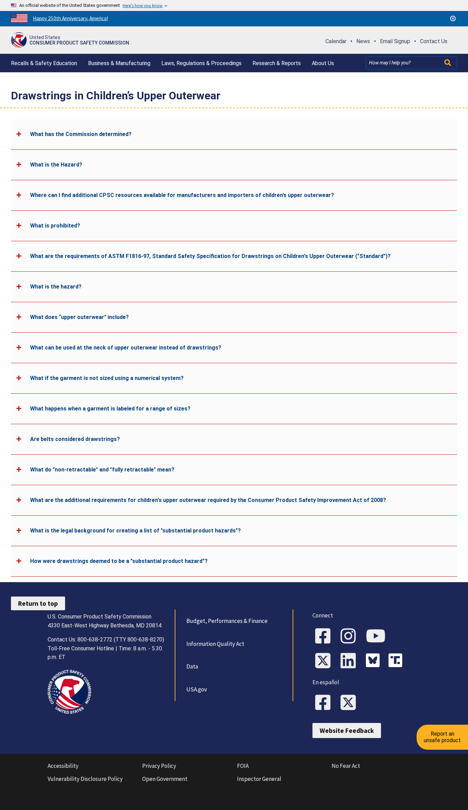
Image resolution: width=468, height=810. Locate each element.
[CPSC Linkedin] (350, 661)
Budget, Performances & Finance (227, 621)
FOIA (243, 766)
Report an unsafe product (442, 737)
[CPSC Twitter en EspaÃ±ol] (350, 703)
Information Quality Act (215, 644)
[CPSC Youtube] (378, 636)
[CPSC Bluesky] (374, 661)
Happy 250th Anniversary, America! (70, 18)
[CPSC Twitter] (325, 661)
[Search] (448, 63)
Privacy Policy (159, 766)
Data (192, 666)
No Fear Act (346, 766)
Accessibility (63, 766)
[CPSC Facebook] (325, 636)
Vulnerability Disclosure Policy (85, 779)
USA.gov (196, 689)
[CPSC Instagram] (350, 636)
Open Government (164, 779)
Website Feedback (347, 730)
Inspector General (259, 779)
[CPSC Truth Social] (397, 661)
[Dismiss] (453, 18)
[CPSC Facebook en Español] (325, 703)
